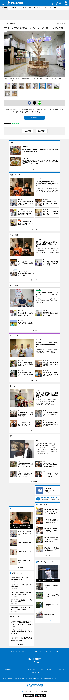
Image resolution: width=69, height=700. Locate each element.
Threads (60, 3)
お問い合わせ (62, 669)
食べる (14, 7)
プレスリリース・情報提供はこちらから (28, 669)
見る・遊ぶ (22, 7)
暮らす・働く (38, 7)
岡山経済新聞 (15, 3)
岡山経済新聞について (10, 669)
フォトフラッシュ (9, 23)
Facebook (52, 3)
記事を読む (34, 117)
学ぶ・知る (48, 7)
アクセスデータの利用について (48, 669)
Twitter (56, 3)
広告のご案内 (36, 672)
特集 (55, 7)
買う (30, 7)
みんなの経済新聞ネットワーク (34, 685)
